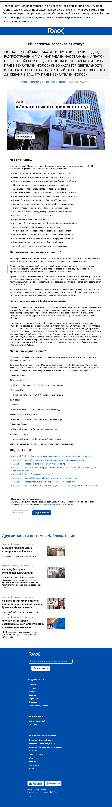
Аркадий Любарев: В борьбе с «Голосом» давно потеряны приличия (45, 477)
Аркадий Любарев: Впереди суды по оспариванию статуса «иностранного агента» (52, 456)
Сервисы (32, 695)
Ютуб (31, 768)
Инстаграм (34, 765)
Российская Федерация (55, 81)
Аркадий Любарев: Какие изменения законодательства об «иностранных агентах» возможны (57, 485)
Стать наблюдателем (38, 705)
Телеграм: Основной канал (41, 740)
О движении (34, 702)
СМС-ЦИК (33, 724)
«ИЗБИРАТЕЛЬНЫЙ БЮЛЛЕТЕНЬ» (56, 504)
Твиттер (32, 761)
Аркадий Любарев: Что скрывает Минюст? (33, 474)
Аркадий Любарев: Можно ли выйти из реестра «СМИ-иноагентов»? (45, 481)
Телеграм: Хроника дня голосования (45, 747)
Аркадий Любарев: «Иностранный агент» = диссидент (38, 463)
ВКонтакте (34, 758)
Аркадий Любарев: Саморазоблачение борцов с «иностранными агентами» (48, 460)
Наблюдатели (36, 81)
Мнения (32, 688)
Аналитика (34, 691)
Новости (32, 684)
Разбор (23, 81)
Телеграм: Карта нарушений (42, 743)
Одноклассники (36, 754)
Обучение (33, 698)
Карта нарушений (37, 721)
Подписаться (41, 512)
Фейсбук (33, 751)
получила (65, 325)
